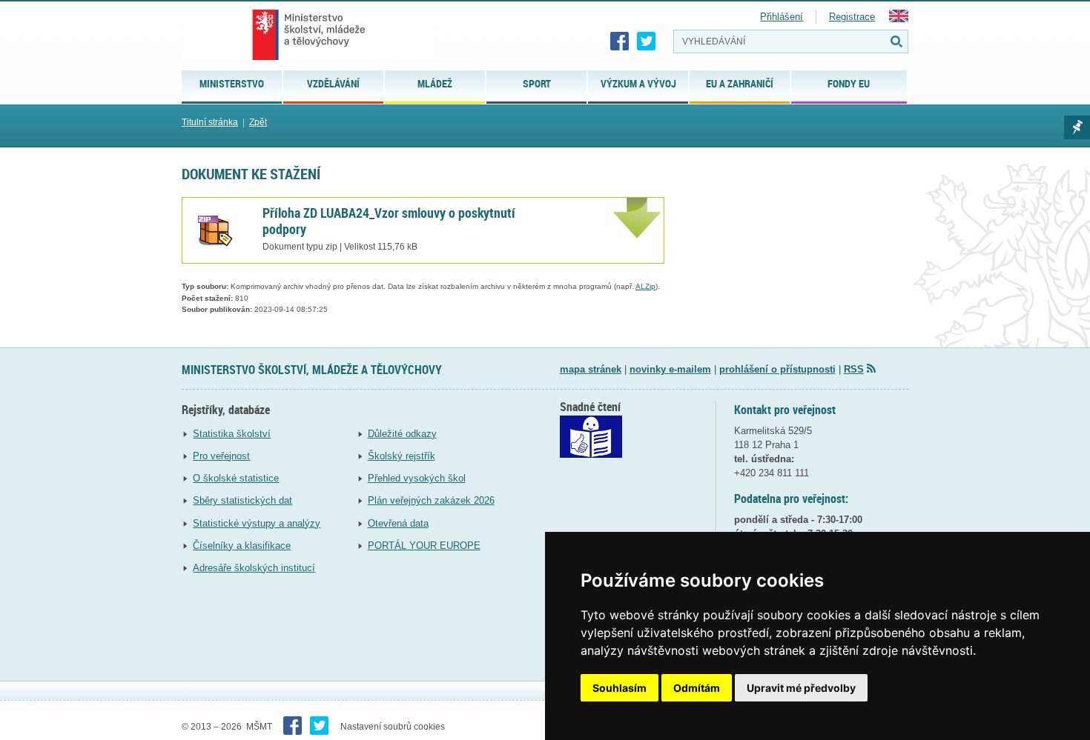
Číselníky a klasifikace (242, 545)
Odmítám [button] (696, 687)
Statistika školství (232, 433)
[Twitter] (646, 41)
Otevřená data (398, 523)
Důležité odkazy (402, 433)
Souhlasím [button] (619, 687)
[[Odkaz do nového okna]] (591, 454)
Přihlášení (781, 16)
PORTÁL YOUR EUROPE (424, 545)
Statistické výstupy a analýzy (256, 523)
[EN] (898, 18)
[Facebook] (620, 41)
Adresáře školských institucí (254, 567)
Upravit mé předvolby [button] (801, 687)
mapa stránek (590, 369)
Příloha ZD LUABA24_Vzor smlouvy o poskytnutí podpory (388, 221)
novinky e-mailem (670, 369)
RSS (854, 369)
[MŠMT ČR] (309, 35)
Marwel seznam (1077, 127)
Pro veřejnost (221, 455)
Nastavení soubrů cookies (392, 726)
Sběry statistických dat (242, 500)
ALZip (645, 286)
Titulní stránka (210, 122)
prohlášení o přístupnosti (777, 369)
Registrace (852, 16)
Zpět (258, 122)
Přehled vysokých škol (417, 478)
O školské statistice (236, 478)
